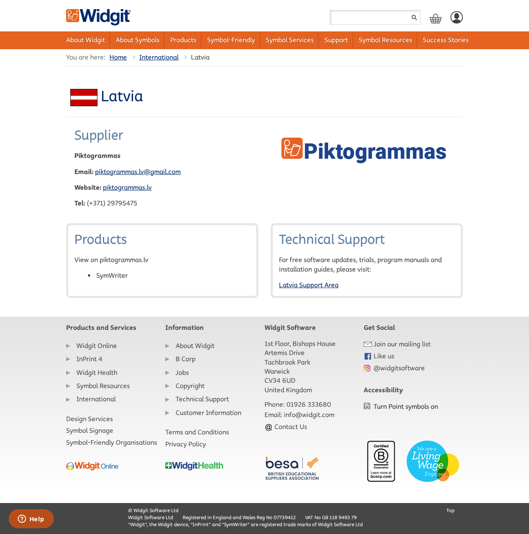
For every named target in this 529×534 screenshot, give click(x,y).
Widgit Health (96, 373)
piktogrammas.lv (127, 187)
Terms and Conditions (197, 432)
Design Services (89, 419)
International (159, 57)
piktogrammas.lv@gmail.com (138, 172)
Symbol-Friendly (231, 40)
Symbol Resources (385, 40)
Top (450, 510)
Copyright (190, 386)
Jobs (182, 373)
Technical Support (202, 399)
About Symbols (138, 40)
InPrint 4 (89, 359)
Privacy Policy (185, 444)
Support (336, 40)
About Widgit (85, 40)
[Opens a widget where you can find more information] (31, 519)
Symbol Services (290, 40)
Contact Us (290, 427)
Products (183, 40)
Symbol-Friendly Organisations (111, 442)
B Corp (185, 359)
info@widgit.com (309, 415)
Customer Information (208, 413)
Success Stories (446, 40)
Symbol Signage (89, 430)
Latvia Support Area (308, 285)
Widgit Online (96, 346)
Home (118, 57)
